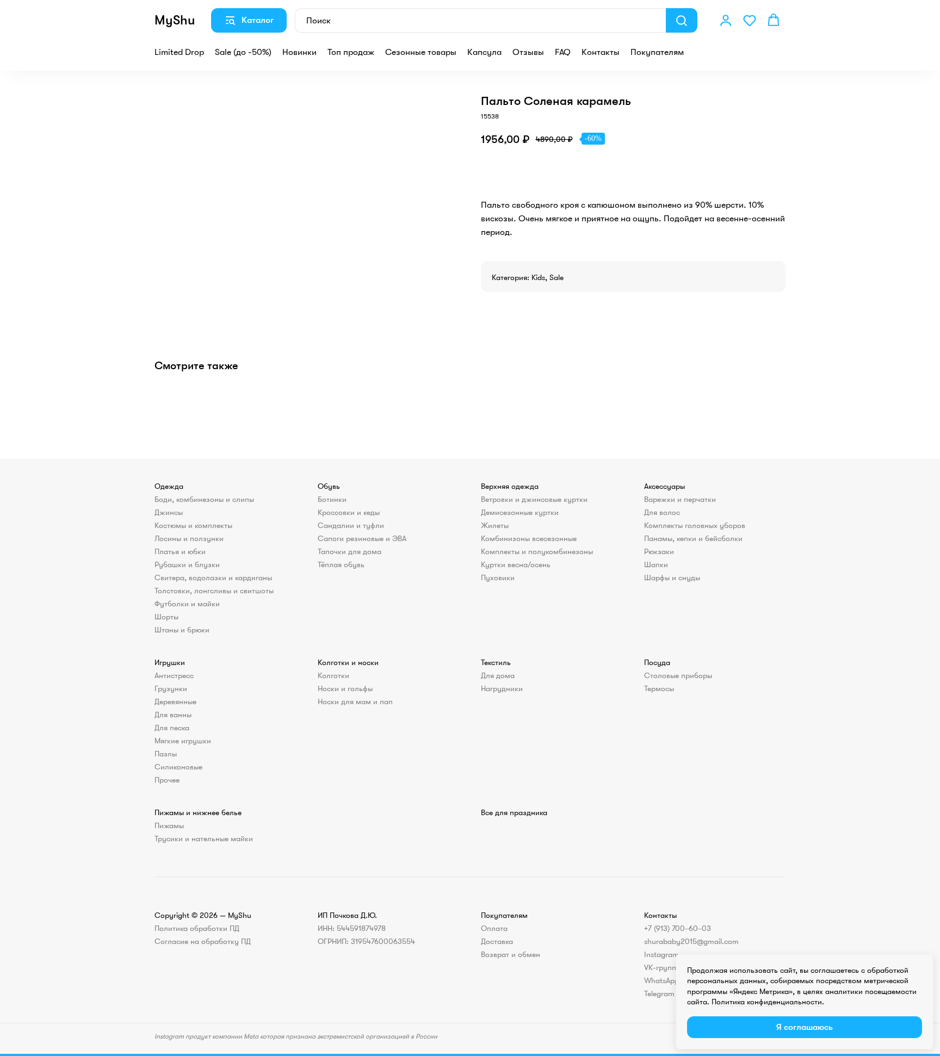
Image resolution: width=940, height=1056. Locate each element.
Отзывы (528, 52)
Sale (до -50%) (243, 52)
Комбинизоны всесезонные (529, 538)
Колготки (333, 675)
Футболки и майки (187, 603)
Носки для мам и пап (355, 701)
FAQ (563, 52)
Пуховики (498, 577)
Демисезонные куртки (520, 512)
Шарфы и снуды (672, 577)
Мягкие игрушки (182, 740)
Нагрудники (502, 688)
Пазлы (165, 753)
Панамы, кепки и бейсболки (693, 538)
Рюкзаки (659, 551)
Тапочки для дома (349, 551)
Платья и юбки (180, 551)
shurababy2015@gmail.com (691, 941)
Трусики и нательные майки (203, 838)
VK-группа (662, 967)
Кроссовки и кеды (349, 512)
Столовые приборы (678, 675)
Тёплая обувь (341, 564)
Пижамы (169, 825)
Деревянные (175, 701)
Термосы (659, 688)
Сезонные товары (420, 52)
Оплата (494, 928)
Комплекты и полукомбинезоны (537, 551)
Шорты (166, 616)
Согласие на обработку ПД (202, 941)
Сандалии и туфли (351, 525)
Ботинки (332, 499)
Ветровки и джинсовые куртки (534, 499)
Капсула (484, 52)
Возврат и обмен (510, 954)
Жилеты (495, 525)
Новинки (299, 52)
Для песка (171, 727)
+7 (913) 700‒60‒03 (677, 928)
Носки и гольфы (345, 688)
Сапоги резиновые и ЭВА (362, 538)
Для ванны (172, 714)
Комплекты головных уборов (694, 525)
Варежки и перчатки (680, 499)
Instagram (661, 954)
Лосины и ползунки (189, 538)
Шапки (656, 564)
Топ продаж (350, 52)
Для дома (498, 675)
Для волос (662, 512)
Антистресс (174, 675)
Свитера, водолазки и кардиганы (213, 577)
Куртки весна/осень (516, 564)
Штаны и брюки (181, 629)
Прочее (167, 779)
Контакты (601, 52)
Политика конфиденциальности (767, 1001)
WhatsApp (661, 980)
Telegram (659, 993)
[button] (725, 20)
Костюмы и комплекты (193, 525)
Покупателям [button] (657, 52)
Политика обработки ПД (196, 928)
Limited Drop (179, 52)
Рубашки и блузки (187, 564)
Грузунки (170, 688)
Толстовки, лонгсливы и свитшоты (214, 590)
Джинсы (168, 512)
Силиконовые (178, 766)
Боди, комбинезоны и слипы (204, 499)
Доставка (497, 941)
